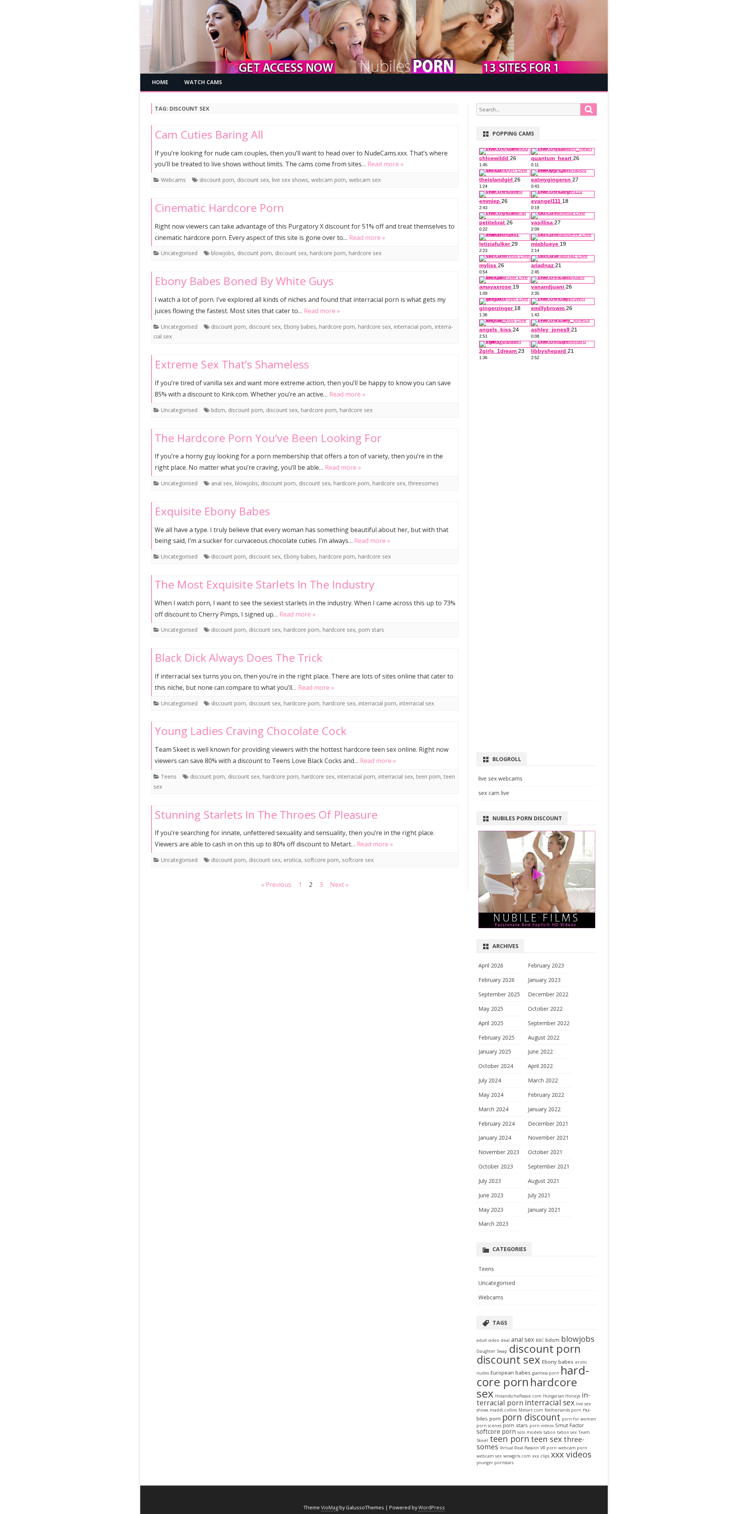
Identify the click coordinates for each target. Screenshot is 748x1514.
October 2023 (495, 1166)
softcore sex (358, 860)
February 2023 (546, 965)
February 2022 (546, 1094)
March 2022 (543, 1080)
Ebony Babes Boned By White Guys (244, 280)
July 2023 (489, 1180)
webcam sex (365, 179)
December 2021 (548, 1123)
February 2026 (496, 979)
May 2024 (490, 1094)
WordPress (431, 1507)
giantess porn (545, 1373)
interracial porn (413, 326)
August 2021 (543, 1180)
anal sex (221, 483)
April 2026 (490, 965)
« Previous (276, 884)
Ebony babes (300, 326)
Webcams (173, 179)
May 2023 (490, 1209)
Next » (339, 884)
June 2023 (490, 1195)
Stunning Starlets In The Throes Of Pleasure (266, 814)
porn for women (579, 1419)
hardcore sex (365, 253)
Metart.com (531, 1410)
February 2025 (496, 1037)
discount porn (216, 179)
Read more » (385, 164)
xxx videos (571, 1454)
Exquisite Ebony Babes (212, 511)
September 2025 (499, 994)
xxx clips (540, 1456)
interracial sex (416, 703)
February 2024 (496, 1123)
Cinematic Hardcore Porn (219, 207)
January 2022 (544, 1109)
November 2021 (548, 1137)
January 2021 (544, 1209)
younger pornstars (494, 1462)
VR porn (548, 1448)
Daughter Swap (491, 1351)
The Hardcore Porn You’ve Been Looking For (268, 437)
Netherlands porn (563, 1410)
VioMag (329, 1507)
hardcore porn (328, 253)
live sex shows (290, 179)
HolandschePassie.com (518, 1396)
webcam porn (328, 179)
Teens (168, 776)
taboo (549, 1432)
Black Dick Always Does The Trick (238, 657)
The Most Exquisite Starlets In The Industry (264, 584)
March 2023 (493, 1223)
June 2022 (540, 1051)
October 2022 (545, 1008)
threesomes (423, 483)
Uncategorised (179, 253)
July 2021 (539, 1195)
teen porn (428, 776)
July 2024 (489, 1080)
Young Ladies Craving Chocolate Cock (250, 730)
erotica (292, 860)
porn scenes (488, 1425)
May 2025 (490, 1008)
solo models (529, 1432)
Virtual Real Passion (519, 1448)
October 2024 (495, 1066)
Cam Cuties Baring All (209, 134)
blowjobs (222, 253)
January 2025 (494, 1051)
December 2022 (548, 994)
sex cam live (493, 793)
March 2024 (493, 1109)
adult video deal (493, 1340)
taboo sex (567, 1432)
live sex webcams (500, 778)
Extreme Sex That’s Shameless (232, 364)
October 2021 (545, 1152)
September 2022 (549, 1023)
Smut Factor (569, 1425)
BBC (540, 1340)
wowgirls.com (517, 1456)
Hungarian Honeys (561, 1396)
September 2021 (549, 1166)
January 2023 (544, 979)
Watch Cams (203, 82)
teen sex (546, 1439)
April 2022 (540, 1066)
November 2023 (498, 1152)
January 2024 (494, 1137)
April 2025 (490, 1023)
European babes (510, 1372)
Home (160, 82)
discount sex (253, 179)
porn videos (541, 1425)
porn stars (371, 629)
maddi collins (503, 1410)
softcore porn (321, 860)
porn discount (531, 1417)
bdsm (218, 410)
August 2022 (543, 1037)
